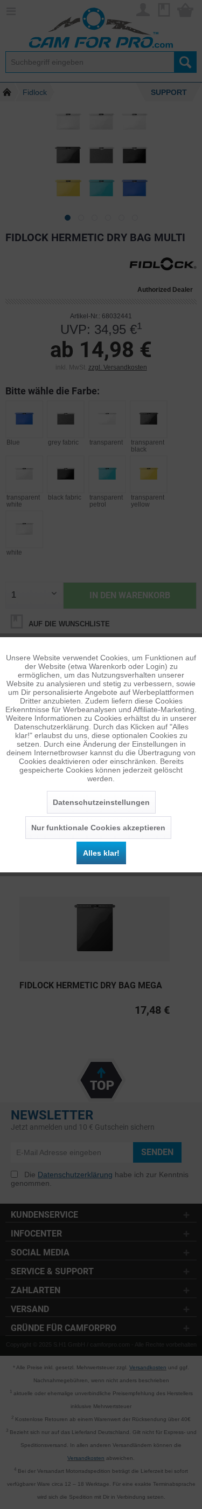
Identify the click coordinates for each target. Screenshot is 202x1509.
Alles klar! (101, 853)
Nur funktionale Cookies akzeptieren (98, 827)
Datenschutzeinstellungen (101, 802)
